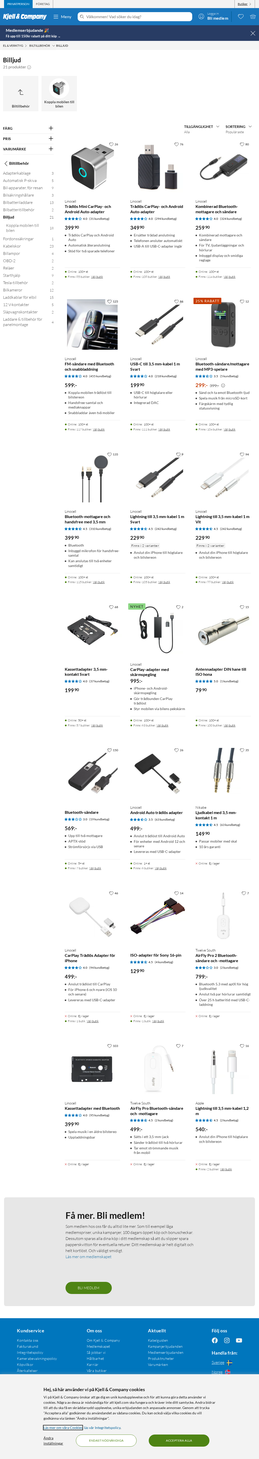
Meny (66, 16)
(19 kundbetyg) (99, 819)
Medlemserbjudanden (166, 1352)
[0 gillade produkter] (241, 16)
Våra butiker (97, 1370)
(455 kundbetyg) (100, 376)
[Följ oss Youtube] (239, 1340)
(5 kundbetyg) (229, 376)
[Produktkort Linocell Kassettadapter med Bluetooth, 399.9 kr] (92, 1068)
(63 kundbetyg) (165, 819)
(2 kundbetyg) (229, 967)
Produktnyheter (161, 1358)
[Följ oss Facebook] (215, 1340)
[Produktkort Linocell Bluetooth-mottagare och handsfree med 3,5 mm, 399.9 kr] (92, 477)
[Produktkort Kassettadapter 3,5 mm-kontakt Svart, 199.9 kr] (92, 630)
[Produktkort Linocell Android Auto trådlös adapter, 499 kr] (158, 773)
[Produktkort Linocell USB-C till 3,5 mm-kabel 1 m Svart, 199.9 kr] (158, 324)
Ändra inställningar (53, 1440)
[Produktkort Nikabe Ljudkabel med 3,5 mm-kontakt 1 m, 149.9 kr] (223, 773)
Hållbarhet (95, 1358)
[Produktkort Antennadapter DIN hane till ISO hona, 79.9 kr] (223, 630)
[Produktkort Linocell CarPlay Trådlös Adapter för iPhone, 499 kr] (92, 916)
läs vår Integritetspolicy (102, 1427)
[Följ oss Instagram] (227, 1340)
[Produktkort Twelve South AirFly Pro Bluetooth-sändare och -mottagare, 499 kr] (158, 1068)
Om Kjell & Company (103, 1340)
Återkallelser (27, 1370)
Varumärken (158, 1364)
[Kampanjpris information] (223, 386)
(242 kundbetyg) (166, 529)
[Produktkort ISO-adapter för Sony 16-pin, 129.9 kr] (158, 916)
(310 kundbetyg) (100, 529)
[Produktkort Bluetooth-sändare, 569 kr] (92, 773)
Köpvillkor (25, 1364)
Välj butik (97, 277)
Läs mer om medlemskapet (89, 1256)
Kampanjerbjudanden (165, 1346)
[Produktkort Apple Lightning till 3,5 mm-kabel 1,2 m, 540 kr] (223, 1068)
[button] (29, 67)
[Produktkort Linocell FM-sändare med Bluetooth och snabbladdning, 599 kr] (92, 324)
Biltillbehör (19, 163)
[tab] (18, 4)
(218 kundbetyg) (166, 376)
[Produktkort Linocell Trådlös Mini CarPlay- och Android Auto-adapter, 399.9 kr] (92, 167)
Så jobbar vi (96, 1352)
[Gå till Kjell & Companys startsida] (26, 17)
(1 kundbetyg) (229, 681)
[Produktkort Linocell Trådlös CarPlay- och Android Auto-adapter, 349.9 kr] (158, 167)
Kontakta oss (27, 1340)
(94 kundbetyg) (99, 967)
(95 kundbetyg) (99, 1115)
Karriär (93, 1364)
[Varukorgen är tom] (253, 16)
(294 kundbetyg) (166, 219)
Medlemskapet (98, 1346)
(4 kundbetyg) (164, 962)
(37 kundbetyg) (99, 681)
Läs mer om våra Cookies (63, 1427)
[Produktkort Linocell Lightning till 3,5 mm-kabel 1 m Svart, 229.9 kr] (158, 477)
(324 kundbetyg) (231, 219)
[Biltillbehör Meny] (53, 45)
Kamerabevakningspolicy (37, 1358)
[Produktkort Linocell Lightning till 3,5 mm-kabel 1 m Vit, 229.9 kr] (223, 477)
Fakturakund (27, 1346)
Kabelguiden (158, 1340)
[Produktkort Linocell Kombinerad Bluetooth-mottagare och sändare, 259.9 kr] (223, 167)
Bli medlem (89, 1288)
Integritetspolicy (30, 1352)
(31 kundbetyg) (99, 219)
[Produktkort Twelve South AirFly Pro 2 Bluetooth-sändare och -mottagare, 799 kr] (223, 916)
